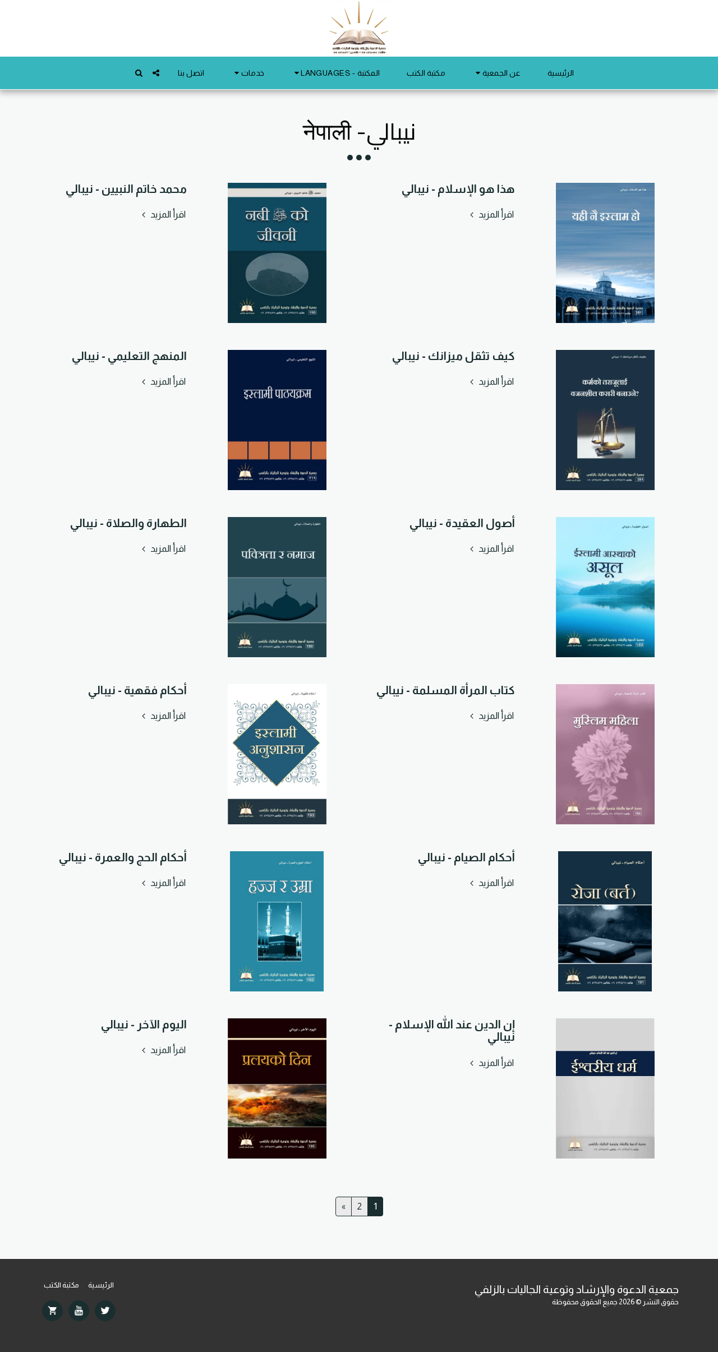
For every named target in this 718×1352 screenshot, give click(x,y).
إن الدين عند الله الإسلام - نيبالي (452, 1031)
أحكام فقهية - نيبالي (137, 690)
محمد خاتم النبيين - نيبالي (126, 188)
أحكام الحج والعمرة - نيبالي (123, 857)
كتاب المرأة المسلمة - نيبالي (445, 690)
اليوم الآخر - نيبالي (144, 1024)
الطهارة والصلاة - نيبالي (128, 522)
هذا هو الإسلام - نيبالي (458, 188)
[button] (496, 73)
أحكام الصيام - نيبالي (466, 857)
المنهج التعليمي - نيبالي (129, 355)
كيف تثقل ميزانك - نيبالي (453, 355)
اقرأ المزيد (495, 214)
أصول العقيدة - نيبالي (462, 522)
